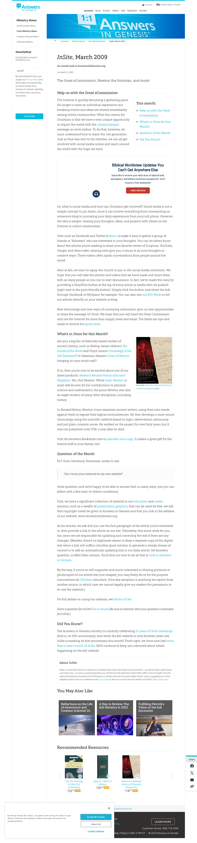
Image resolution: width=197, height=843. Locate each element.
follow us (113, 236)
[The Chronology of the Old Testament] (73, 766)
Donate (143, 10)
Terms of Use (122, 599)
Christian (86, 579)
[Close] (109, 808)
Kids (123, 10)
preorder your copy (120, 439)
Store (98, 10)
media (158, 501)
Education (132, 10)
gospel (114, 124)
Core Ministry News (96, 41)
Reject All (96, 824)
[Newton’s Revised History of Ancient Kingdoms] (131, 766)
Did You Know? (150, 139)
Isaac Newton (114, 380)
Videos (115, 10)
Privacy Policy (32, 79)
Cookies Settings (96, 831)
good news (92, 324)
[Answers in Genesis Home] (29, 7)
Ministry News (78, 41)
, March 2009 (117, 41)
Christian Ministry (25, 42)
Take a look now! (160, 679)
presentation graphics (112, 506)
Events (106, 10)
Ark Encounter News (26, 25)
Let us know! (101, 609)
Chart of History (118, 356)
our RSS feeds (151, 294)
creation (102, 124)
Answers (88, 10)
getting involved (123, 808)
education (141, 501)
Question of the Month (154, 133)
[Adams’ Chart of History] (102, 766)
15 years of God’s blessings (154, 631)
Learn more (163, 821)
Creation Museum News (28, 36)
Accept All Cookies (96, 817)
